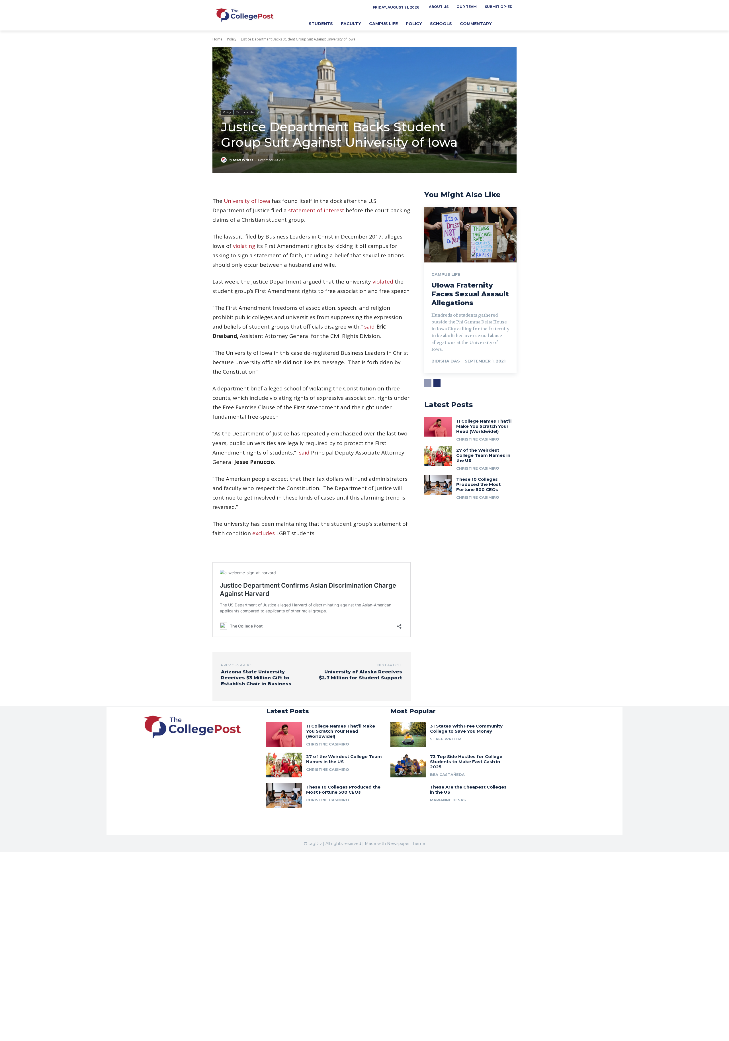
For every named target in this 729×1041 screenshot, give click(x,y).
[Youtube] (160, 760)
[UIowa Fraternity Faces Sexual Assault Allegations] (470, 234)
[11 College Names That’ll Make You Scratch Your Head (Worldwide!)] (438, 427)
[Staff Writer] (224, 160)
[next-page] (437, 383)
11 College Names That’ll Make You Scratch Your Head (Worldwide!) (483, 426)
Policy (231, 39)
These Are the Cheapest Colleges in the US (468, 789)
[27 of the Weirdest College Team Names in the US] (438, 456)
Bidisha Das (445, 361)
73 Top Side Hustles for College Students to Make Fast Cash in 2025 (466, 761)
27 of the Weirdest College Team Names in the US (483, 455)
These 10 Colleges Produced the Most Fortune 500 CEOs (478, 484)
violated (382, 281)
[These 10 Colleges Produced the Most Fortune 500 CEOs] (438, 485)
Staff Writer (243, 160)
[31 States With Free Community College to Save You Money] (408, 734)
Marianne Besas (448, 800)
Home (217, 39)
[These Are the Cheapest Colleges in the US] (408, 795)
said (369, 326)
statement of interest (316, 210)
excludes (263, 533)
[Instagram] (314, 9)
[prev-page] (427, 383)
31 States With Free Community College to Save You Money (466, 728)
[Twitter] (321, 9)
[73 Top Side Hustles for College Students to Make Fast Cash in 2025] (408, 765)
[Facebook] (308, 9)
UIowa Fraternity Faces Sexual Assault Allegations (470, 294)
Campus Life (245, 112)
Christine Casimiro (477, 439)
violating (244, 246)
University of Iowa (247, 201)
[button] (510, 23)
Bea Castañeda (447, 774)
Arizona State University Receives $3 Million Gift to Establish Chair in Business (256, 677)
